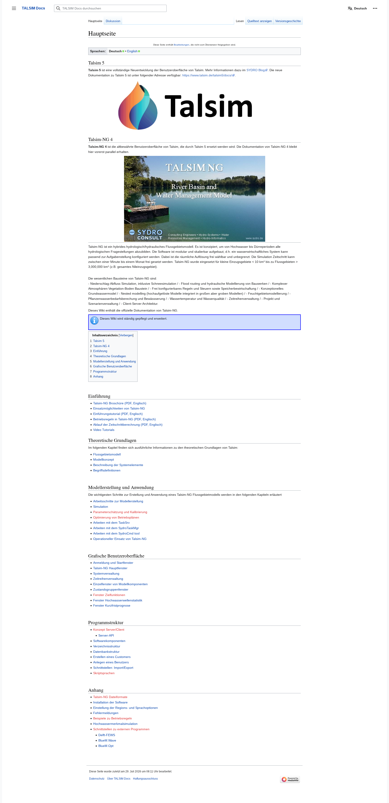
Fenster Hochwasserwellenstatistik (117, 600)
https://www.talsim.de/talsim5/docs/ (207, 75)
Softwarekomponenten (109, 641)
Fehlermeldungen (105, 713)
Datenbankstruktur (106, 651)
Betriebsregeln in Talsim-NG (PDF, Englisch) (124, 419)
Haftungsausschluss (145, 778)
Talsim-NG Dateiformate (110, 697)
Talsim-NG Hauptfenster (110, 568)
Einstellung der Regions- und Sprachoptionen (125, 708)
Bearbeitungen (181, 44)
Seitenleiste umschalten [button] (15, 10)
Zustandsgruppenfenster (110, 589)
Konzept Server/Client (108, 629)
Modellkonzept (103, 459)
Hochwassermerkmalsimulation (115, 724)
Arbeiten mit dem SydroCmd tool (116, 533)
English (132, 51)
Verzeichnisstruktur (106, 646)
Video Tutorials (103, 430)
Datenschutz (96, 778)
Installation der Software (110, 702)
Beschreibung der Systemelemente (118, 465)
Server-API (106, 635)
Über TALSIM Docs (118, 778)
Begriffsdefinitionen (106, 470)
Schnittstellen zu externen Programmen (121, 729)
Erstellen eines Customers (112, 657)
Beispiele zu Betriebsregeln (112, 718)
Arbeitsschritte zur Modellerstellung (118, 501)
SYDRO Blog (256, 70)
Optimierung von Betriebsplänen (116, 517)
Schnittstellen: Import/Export (113, 667)
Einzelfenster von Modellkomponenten (120, 584)
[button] (375, 8)
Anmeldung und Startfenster (113, 562)
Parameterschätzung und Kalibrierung (120, 512)
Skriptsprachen (104, 673)
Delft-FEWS (106, 735)
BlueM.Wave (107, 740)
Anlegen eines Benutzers (111, 662)
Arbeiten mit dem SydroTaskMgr (116, 528)
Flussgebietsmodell (107, 454)
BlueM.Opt (105, 746)
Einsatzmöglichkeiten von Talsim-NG (119, 408)
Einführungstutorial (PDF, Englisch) (118, 414)
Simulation (100, 506)
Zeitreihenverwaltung (108, 578)
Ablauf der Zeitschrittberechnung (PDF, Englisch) (128, 424)
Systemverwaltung (106, 573)
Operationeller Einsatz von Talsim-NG (120, 539)
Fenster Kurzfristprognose (111, 605)
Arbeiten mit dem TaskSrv (111, 522)
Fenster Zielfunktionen (109, 595)
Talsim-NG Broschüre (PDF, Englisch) (119, 403)
